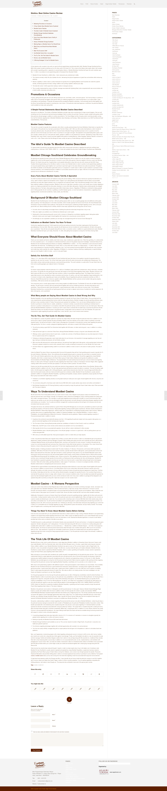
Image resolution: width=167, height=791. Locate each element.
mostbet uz (115, 111)
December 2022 (116, 214)
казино (114, 172)
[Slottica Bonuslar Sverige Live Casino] (35, 688)
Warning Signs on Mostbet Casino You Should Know (47, 44)
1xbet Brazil (115, 58)
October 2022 (115, 217)
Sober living (115, 151)
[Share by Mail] (99, 674)
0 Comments (33, 15)
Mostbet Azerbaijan (117, 94)
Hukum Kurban (116, 24)
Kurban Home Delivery (117, 26)
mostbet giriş (115, 99)
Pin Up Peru (115, 122)
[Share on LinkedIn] (67, 674)
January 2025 (115, 184)
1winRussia (115, 51)
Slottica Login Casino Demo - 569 (45, 15)
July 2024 (114, 186)
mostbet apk (115, 90)
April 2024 (114, 191)
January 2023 (115, 212)
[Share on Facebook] (35, 674)
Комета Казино (116, 174)
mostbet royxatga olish (118, 107)
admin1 (56, 15)
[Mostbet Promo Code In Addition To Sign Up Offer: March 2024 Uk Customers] (62, 688)
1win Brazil (115, 42)
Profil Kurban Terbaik (117, 31)
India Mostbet (115, 84)
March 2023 (115, 208)
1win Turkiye (115, 47)
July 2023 (114, 201)
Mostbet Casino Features (40, 28)
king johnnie (115, 88)
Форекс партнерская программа (120, 176)
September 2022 (116, 219)
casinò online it (116, 83)
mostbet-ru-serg (116, 114)
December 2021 (116, 227)
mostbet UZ (40, 665)
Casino (114, 75)
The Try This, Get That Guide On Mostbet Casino (46, 55)
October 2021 (115, 230)
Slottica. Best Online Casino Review (46, 13)
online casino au (116, 118)
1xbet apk (114, 53)
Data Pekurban (116, 15)
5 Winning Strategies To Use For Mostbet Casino (46, 60)
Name (53, 714)
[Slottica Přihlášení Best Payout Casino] (80, 688)
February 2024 (115, 195)
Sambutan (114, 33)
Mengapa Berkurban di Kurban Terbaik (121, 30)
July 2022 (114, 223)
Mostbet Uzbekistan (117, 112)
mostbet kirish (115, 103)
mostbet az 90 (115, 92)
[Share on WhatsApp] (51, 674)
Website (54, 726)
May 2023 (114, 204)
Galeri (113, 17)
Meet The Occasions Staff (40, 50)
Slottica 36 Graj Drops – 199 (119, 127)
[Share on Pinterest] (59, 674)
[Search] (134, 4)
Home (113, 22)
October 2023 (115, 199)
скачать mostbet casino (37, 655)
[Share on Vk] (83, 674)
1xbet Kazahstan (116, 62)
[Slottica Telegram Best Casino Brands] (1, 395)
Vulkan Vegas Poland (117, 164)
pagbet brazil (115, 120)
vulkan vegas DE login (117, 161)
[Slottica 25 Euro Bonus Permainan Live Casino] (53, 688)
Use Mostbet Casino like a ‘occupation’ (43, 53)
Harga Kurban (115, 18)
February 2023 (115, 210)
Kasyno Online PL (116, 86)
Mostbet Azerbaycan (117, 96)
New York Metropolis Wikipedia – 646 (121, 116)
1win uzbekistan (116, 49)
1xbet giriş (114, 60)
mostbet (36, 665)
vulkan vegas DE (116, 159)
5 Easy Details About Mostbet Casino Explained (46, 26)
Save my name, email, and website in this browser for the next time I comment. (51, 732)
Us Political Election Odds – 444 (120, 155)
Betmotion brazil (116, 71)
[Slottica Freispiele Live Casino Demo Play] (89, 688)
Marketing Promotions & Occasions (43, 23)
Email (53, 720)
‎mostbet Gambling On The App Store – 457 (123, 98)
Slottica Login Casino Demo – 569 (120, 150)
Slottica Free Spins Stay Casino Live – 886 (123, 140)
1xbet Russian (115, 64)
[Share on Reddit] (91, 674)
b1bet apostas (115, 70)
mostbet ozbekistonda (117, 105)
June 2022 (114, 225)
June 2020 (114, 232)
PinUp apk (114, 125)
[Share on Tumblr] (75, 674)
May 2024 (114, 190)
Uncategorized (115, 153)
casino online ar (116, 81)
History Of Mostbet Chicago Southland (43, 41)
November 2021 (116, 229)
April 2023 (114, 206)
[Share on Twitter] (43, 674)
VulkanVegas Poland (117, 166)
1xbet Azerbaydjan (117, 57)
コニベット (115, 177)
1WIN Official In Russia (118, 45)
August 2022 (115, 221)
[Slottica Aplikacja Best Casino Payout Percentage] (98, 688)
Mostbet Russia (116, 109)
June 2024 (114, 188)
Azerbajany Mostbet (117, 68)
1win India (114, 44)
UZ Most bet (115, 157)
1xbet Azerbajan (116, 55)
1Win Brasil (115, 40)
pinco (113, 124)
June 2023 (114, 203)
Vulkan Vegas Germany (118, 163)
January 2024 (115, 197)
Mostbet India (115, 101)
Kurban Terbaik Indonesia (118, 28)
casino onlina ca (116, 79)
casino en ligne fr (116, 77)
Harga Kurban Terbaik (117, 20)
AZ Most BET (115, 66)
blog (113, 73)
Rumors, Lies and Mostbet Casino (42, 58)
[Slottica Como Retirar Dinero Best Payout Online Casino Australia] (44, 688)
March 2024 (115, 193)
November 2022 (116, 216)
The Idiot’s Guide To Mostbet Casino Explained (46, 31)
